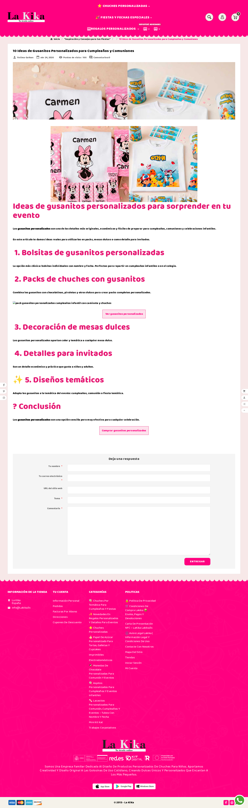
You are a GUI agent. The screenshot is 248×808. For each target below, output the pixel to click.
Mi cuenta (131, 668)
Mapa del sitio (133, 652)
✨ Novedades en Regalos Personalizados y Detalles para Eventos (103, 618)
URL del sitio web (53, 488)
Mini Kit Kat (96, 722)
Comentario (54, 508)
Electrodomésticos (100, 660)
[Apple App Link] (102, 786)
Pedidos (58, 606)
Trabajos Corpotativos (102, 727)
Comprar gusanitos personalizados (124, 430)
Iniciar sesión (133, 662)
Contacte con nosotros (139, 646)
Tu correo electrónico (50, 478)
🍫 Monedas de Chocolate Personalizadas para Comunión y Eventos (101, 671)
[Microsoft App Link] (145, 786)
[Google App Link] (123, 786)
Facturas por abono (65, 611)
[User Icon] (222, 17)
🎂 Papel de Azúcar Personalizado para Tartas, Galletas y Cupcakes (101, 643)
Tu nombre (55, 466)
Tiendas (130, 657)
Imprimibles (96, 654)
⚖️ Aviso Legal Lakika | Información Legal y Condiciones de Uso (139, 637)
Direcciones (60, 617)
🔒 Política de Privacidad (140, 600)
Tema (58, 498)
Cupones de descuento (67, 622)
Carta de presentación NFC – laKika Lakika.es (139, 625)
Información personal (66, 600)
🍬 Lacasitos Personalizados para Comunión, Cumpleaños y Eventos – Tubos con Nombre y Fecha (104, 708)
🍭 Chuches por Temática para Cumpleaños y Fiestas (102, 604)
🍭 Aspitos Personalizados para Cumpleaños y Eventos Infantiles (103, 689)
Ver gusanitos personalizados (124, 314)
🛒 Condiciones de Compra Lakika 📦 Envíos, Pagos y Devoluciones (136, 612)
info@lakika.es (21, 607)
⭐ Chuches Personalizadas (98, 629)
